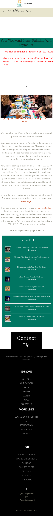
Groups (26, 387)
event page (26, 201)
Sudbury (26, 434)
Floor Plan (26, 429)
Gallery (26, 396)
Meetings (26, 471)
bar (37, 116)
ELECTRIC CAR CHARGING (26, 459)
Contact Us (26, 404)
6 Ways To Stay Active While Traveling (31, 316)
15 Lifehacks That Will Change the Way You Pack (31, 306)
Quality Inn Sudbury (23, 118)
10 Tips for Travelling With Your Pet (31, 287)
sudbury (37, 118)
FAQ (26, 421)
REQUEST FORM (26, 425)
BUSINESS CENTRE (26, 467)
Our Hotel (26, 379)
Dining (26, 392)
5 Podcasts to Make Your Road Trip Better (31, 267)
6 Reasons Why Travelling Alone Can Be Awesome (31, 257)
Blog (29, 116)
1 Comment (32, 250)
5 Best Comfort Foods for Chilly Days (31, 277)
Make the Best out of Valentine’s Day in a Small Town (31, 297)
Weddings (26, 475)
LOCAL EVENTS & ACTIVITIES (26, 417)
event (43, 116)
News (26, 400)
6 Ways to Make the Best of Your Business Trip (32, 247)
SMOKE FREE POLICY (26, 455)
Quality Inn (8, 118)
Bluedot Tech (32, 510)
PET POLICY (26, 463)
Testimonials (27, 480)
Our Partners (26, 383)
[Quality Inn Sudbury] (26, 3)
